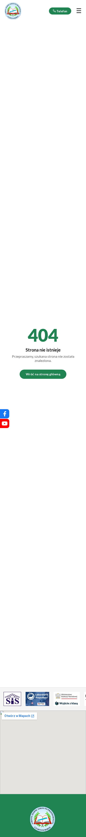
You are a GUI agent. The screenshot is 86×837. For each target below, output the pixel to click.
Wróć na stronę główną (43, 374)
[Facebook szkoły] (4, 413)
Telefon (61, 11)
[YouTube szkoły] (4, 423)
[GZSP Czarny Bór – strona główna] (13, 11)
